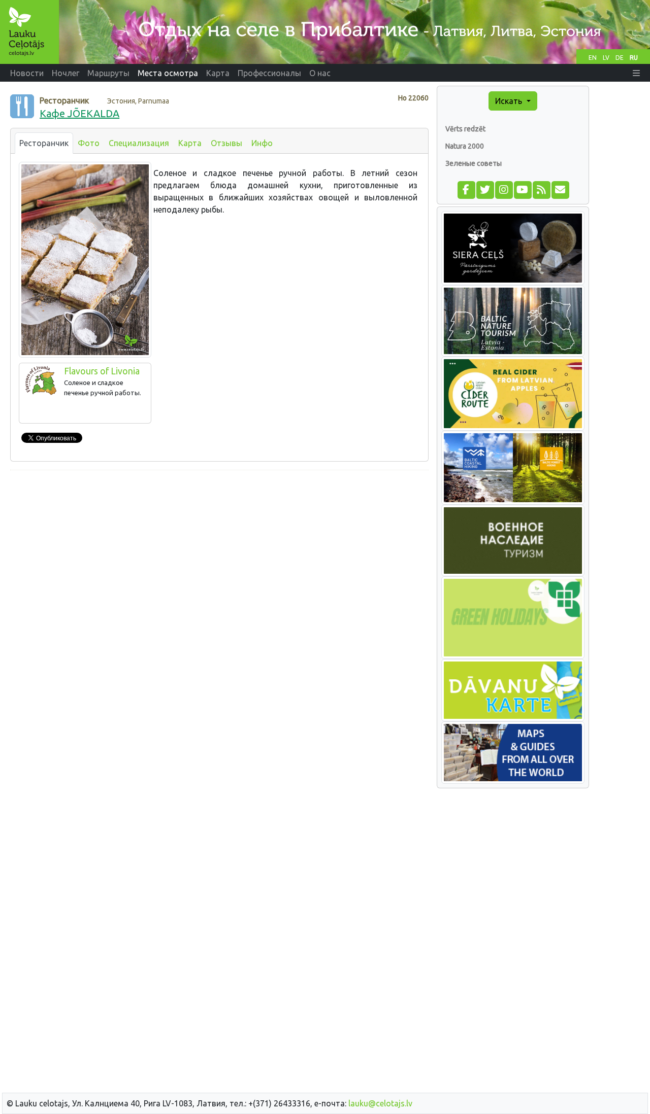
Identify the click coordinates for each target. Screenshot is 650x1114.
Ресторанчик (44, 143)
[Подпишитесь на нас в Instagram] (503, 188)
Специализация (139, 143)
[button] (636, 73)
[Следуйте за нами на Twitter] (484, 188)
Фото (89, 143)
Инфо (262, 143)
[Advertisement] (219, 549)
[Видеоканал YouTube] (522, 188)
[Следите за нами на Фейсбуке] (466, 188)
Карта (190, 143)
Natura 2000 (464, 146)
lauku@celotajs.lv (380, 1103)
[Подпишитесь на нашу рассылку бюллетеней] (559, 188)
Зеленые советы (473, 163)
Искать (509, 101)
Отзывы (226, 143)
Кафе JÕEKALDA (79, 113)
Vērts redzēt (465, 129)
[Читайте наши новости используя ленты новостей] (541, 188)
